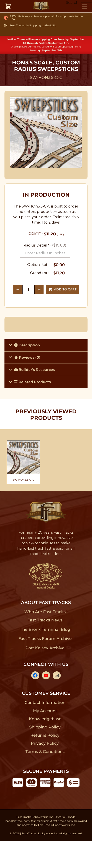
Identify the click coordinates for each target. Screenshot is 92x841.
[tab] (46, 345)
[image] (46, 132)
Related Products (34, 382)
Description (29, 345)
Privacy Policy (45, 743)
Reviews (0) (29, 357)
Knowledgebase (45, 718)
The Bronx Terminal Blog (45, 629)
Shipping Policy (45, 727)
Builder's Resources (36, 370)
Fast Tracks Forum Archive (44, 638)
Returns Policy (45, 735)
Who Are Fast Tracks (45, 611)
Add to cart (65, 289)
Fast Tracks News (45, 620)
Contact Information (45, 702)
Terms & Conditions (45, 751)
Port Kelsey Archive (44, 648)
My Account (45, 710)
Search (72, 2)
